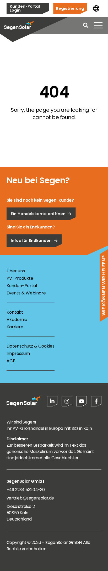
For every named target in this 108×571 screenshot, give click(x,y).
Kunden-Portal (22, 286)
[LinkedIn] (52, 401)
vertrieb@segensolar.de (30, 498)
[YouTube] (81, 401)
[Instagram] (67, 401)
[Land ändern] (96, 8)
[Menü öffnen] (98, 25)
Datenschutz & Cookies (31, 346)
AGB (11, 361)
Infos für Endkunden (31, 240)
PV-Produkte (20, 278)
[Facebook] (96, 401)
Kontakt (15, 312)
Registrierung (70, 8)
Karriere (15, 327)
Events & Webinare (26, 293)
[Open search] (86, 25)
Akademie (17, 320)
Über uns (16, 271)
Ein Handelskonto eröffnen (38, 213)
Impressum (18, 353)
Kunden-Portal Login (25, 8)
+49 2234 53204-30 (26, 490)
